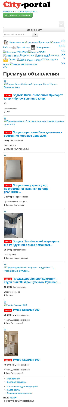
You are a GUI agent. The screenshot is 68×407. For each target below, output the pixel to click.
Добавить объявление (19, 15)
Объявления (13, 378)
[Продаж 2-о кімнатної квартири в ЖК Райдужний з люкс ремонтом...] (14, 225)
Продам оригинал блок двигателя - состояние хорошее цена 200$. (33, 134)
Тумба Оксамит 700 (26, 310)
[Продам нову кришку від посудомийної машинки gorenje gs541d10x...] (14, 169)
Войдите (7, 11)
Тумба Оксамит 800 (26, 359)
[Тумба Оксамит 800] (11, 343)
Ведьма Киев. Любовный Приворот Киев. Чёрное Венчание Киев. (33, 96)
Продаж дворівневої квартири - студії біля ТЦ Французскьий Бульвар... (32, 280)
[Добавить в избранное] (5, 80)
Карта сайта (13, 389)
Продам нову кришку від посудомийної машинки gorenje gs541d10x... (26, 188)
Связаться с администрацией (22, 386)
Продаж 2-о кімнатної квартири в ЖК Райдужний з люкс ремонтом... (31, 243)
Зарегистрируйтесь (27, 11)
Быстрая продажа (16, 381)
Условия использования (19, 392)
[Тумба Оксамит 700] (15, 304)
